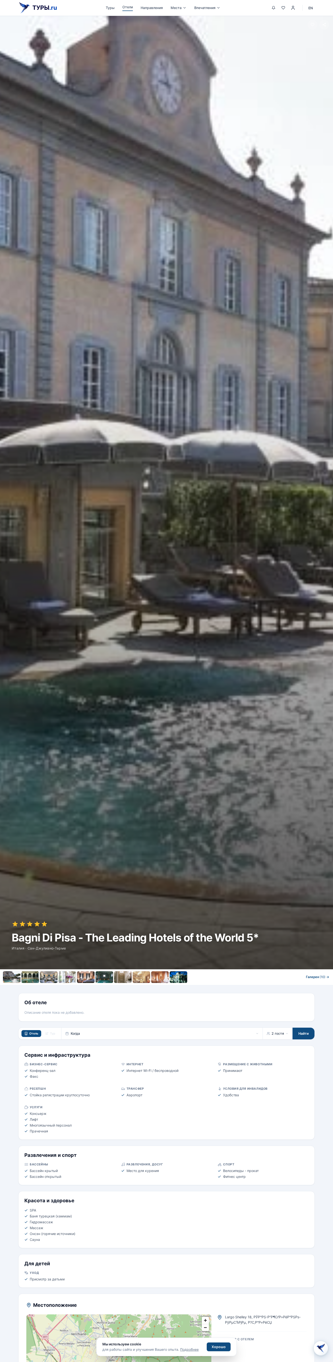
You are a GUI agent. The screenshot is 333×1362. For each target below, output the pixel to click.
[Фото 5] (86, 977)
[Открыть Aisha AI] (320, 1349)
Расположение (163, 988)
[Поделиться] (324, 25)
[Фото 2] (30, 977)
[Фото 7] (123, 977)
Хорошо (219, 1347)
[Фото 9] (160, 977)
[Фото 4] (67, 977)
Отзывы (191, 988)
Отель (33, 1033)
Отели (127, 7)
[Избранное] (283, 7)
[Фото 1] (11, 977)
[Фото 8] (141, 977)
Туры (110, 8)
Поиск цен (218, 988)
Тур (52, 1033)
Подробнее (189, 1349)
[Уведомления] (273, 7)
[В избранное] (312, 25)
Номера (114, 988)
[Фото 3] (49, 977)
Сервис (136, 988)
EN (310, 8)
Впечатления (204, 8)
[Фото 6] (104, 977)
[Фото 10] (178, 977)
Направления (152, 8)
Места (176, 8)
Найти (303, 1033)
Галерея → (317, 977)
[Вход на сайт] (293, 7)
